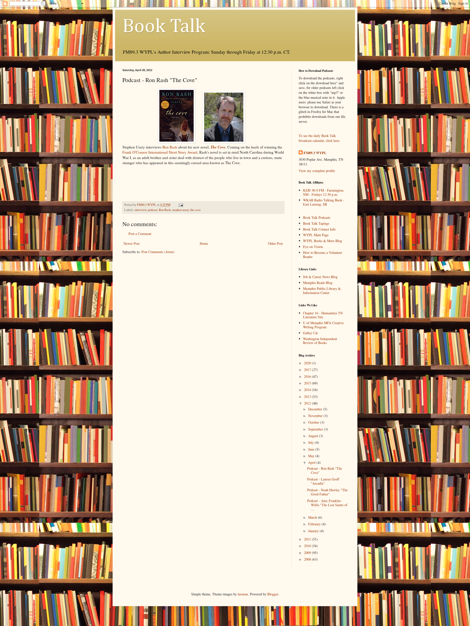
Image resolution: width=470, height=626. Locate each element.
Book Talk (163, 27)
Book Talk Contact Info (319, 229)
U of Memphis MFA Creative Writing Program (323, 324)
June (311, 449)
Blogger (272, 594)
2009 (308, 552)
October (314, 422)
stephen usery (180, 210)
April (312, 462)
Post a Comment (140, 233)
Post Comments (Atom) (157, 251)
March (313, 517)
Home (204, 243)
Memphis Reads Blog (317, 282)
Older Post (275, 243)
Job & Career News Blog (320, 276)
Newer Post (132, 243)
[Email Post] (180, 205)
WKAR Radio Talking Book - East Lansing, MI (323, 202)
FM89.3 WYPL (315, 152)
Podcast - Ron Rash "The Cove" (324, 470)
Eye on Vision (313, 246)
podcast (152, 210)
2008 (308, 559)
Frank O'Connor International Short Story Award (159, 152)
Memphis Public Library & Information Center (322, 290)
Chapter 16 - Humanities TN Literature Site (323, 315)
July (311, 442)
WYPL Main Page (316, 235)
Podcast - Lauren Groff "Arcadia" (323, 481)
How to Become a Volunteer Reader (322, 254)
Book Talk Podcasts (316, 217)
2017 (308, 369)
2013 (308, 396)
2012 (308, 403)
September (316, 429)
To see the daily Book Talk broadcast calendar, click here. (319, 138)
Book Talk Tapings (316, 223)
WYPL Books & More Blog (322, 240)
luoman (243, 594)
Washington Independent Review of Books (320, 340)
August (313, 435)
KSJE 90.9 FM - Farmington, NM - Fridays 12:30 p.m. (323, 192)
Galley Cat (310, 333)
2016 (308, 376)
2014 (308, 389)
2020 (308, 363)
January (314, 530)
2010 (308, 545)
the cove (195, 210)
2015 (308, 383)
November (316, 415)
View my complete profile (317, 170)
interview (140, 210)
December (315, 409)
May (311, 456)
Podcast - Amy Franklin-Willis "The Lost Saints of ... (327, 504)
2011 (308, 539)
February (315, 524)
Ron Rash (170, 147)
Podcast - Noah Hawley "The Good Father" (327, 492)
